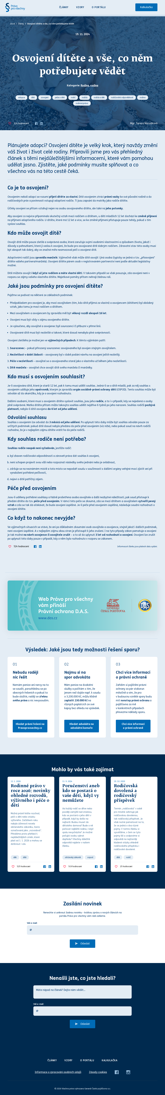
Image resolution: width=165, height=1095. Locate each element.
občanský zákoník (73, 857)
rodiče (84, 97)
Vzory (80, 7)
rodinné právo (82, 103)
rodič (73, 97)
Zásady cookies (98, 1072)
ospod (90, 857)
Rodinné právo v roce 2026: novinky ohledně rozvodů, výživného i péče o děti (30, 795)
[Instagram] (128, 1072)
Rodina (85, 85)
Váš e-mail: (32, 923)
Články (63, 7)
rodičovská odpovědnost (122, 97)
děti (15, 857)
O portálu (99, 7)
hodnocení (21, 123)
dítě (32, 97)
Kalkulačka (146, 7)
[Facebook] (36, 123)
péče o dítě (59, 97)
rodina (94, 85)
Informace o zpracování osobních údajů (58, 1072)
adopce (21, 97)
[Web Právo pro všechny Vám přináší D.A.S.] (82, 605)
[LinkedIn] (41, 123)
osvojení (45, 97)
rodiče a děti (99, 97)
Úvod (12, 24)
